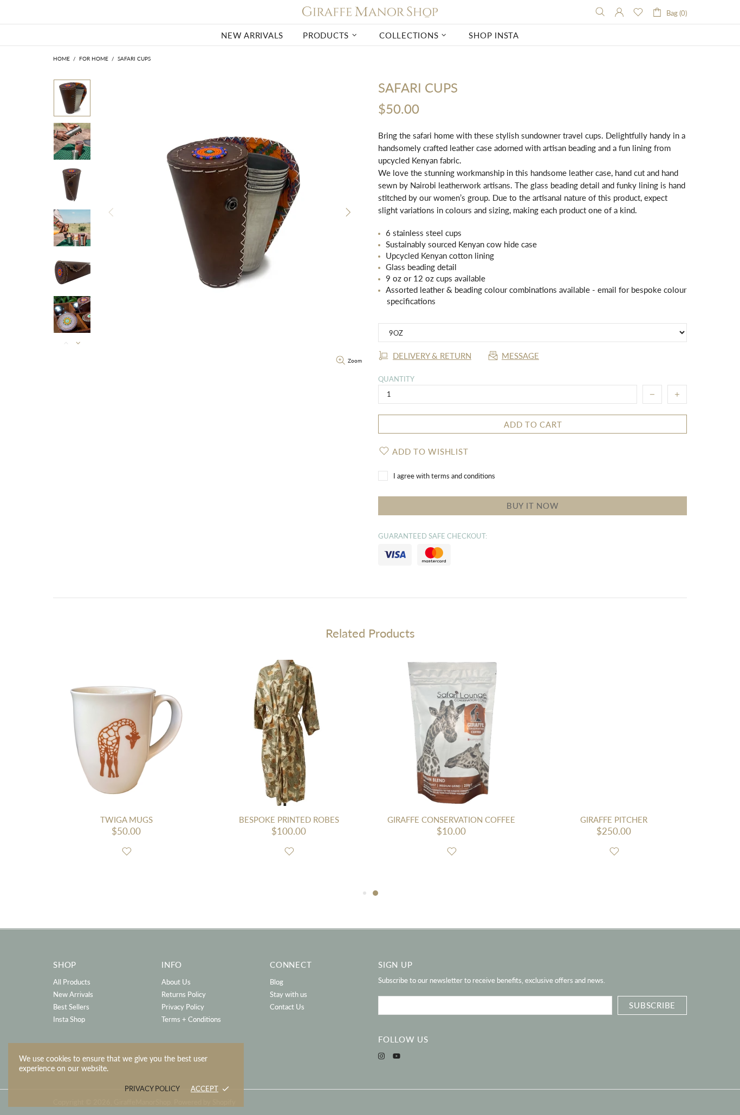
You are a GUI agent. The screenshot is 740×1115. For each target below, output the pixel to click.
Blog (276, 982)
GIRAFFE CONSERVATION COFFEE (451, 819)
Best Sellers (71, 1006)
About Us (176, 982)
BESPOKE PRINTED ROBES (289, 819)
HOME (61, 58)
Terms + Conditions (191, 1019)
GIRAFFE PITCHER (613, 819)
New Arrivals (73, 994)
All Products (71, 982)
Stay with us (288, 994)
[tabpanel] (451, 773)
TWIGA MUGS (126, 819)
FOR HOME (93, 58)
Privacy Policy (182, 1006)
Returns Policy (183, 994)
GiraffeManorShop (370, 12)
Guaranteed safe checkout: (432, 536)
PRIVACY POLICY (152, 1088)
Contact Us (287, 1006)
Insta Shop (69, 1019)
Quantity (396, 379)
